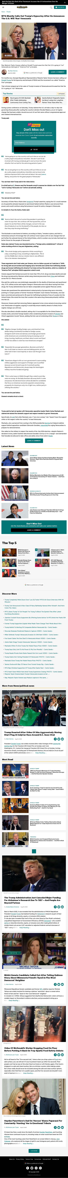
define (6, 923)
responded (44, 425)
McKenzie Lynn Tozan (12, 1054)
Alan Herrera (13, 71)
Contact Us (55, 1159)
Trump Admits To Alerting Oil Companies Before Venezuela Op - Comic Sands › (31, 627)
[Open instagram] (40, 1168)
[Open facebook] (27, 1168)
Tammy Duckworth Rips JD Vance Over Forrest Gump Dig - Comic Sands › (29, 664)
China (52, 276)
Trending (33, 837)
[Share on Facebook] (55, 739)
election (47, 423)
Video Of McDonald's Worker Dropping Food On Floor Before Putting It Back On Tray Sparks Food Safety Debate (33, 1049)
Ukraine (57, 314)
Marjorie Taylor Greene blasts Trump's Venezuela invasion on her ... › (27, 674)
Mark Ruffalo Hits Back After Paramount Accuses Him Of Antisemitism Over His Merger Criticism (30, 2)
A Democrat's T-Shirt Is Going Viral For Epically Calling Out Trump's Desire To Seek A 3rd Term (57, 553)
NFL (41, 989)
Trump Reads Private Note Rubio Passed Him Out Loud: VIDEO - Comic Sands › (31, 653)
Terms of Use (29, 1159)
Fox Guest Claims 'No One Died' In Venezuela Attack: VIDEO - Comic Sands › (30, 638)
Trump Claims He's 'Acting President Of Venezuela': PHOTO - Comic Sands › (30, 657)
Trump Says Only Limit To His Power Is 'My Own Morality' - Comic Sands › (29, 649)
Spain (51, 436)
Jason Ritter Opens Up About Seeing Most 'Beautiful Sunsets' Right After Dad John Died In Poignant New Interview (46, 459)
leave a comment (57, 72)
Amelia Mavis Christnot (12, 907)
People (9, 11)
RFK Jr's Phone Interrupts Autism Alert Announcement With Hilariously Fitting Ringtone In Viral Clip (47, 494)
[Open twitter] (31, 1168)
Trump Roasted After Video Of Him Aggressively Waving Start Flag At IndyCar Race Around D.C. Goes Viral (33, 733)
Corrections (37, 1159)
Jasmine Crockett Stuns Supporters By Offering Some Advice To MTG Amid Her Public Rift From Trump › (35, 619)
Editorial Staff (47, 1159)
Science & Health (35, 491)
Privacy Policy (20, 1159)
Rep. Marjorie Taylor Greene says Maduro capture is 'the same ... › (26, 678)
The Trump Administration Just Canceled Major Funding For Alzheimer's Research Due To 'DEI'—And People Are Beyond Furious (32, 900)
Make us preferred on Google (34, 72)
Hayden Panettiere (45, 1132)
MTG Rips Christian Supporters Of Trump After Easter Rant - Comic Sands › (29, 668)
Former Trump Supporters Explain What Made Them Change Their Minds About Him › (33, 623)
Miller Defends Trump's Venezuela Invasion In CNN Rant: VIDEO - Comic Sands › (31, 635)
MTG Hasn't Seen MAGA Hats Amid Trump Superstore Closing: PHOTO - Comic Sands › (34, 672)
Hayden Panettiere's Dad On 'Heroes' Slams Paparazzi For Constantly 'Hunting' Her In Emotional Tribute (33, 1122)
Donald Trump (6, 80)
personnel (47, 921)
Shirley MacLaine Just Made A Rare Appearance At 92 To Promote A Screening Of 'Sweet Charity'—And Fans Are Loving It (47, 476)
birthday (7, 1137)
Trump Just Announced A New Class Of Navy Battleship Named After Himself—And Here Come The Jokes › (34, 607)
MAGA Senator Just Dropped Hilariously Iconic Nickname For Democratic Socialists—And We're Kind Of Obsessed (47, 840)
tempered (30, 201)
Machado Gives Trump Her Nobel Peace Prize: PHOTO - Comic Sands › (28, 660)
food (56, 1059)
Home (3, 11)
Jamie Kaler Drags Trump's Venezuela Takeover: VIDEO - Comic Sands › (29, 642)
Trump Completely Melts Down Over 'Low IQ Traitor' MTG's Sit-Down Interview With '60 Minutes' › (34, 601)
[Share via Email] (62, 739)
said (13, 417)
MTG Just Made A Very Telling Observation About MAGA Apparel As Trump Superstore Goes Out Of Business (45, 823)
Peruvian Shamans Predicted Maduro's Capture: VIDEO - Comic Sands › (28, 631)
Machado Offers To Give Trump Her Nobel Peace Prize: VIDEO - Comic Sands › (31, 646)
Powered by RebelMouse (34, 1175)
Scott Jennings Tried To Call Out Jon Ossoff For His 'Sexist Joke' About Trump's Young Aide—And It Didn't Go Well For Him (47, 789)
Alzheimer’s (41, 914)
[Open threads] (36, 1168)
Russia (55, 316)
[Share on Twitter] (58, 739)
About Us (12, 1159)
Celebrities (33, 455)
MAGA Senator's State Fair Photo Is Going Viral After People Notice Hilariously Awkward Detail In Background (24, 553)
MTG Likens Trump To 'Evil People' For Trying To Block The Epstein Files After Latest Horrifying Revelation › (33, 613)
